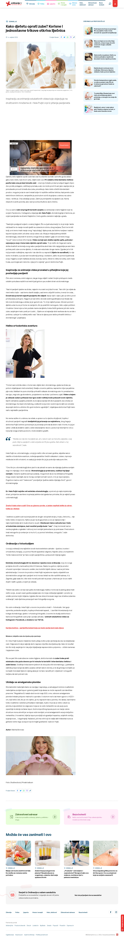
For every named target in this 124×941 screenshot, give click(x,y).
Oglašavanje (10, 935)
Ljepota (52, 4)
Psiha (42, 4)
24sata (49, 925)
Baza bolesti (83, 912)
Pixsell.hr (62, 925)
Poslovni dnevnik (20, 925)
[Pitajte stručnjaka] (122, 923)
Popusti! (55, 925)
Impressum (19, 935)
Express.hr (70, 925)
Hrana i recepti (37, 912)
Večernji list (9, 925)
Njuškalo (42, 925)
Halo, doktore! (52, 912)
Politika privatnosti (42, 935)
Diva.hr (29, 925)
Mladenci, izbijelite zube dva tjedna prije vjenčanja (23, 636)
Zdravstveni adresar (68, 912)
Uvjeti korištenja (29, 935)
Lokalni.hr (36, 925)
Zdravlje (32, 4)
